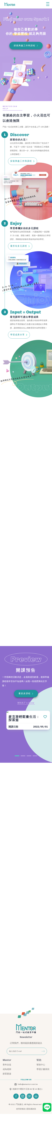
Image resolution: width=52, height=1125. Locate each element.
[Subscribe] (43, 1051)
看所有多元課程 (18, 246)
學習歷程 (21, 33)
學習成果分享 (17, 334)
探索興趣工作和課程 (21, 161)
